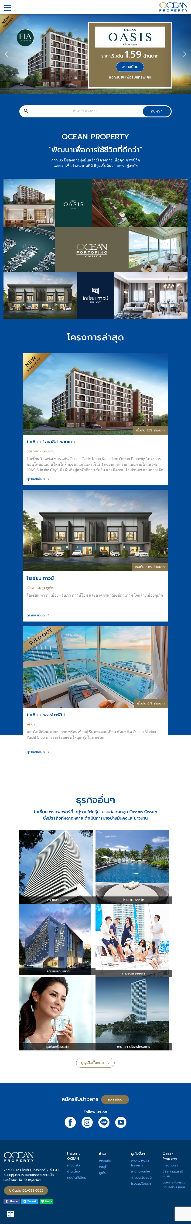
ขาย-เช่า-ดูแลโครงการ (140, 1163)
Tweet (31, 1201)
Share (13, 1201)
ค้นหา (156, 111)
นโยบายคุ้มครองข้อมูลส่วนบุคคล (174, 1185)
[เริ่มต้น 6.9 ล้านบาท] (95, 667)
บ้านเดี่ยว (73, 1171)
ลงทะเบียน (130, 67)
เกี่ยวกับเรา (170, 1165)
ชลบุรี (103, 1166)
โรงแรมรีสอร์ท (141, 1183)
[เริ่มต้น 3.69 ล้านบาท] (95, 530)
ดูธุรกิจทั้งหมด (94, 1063)
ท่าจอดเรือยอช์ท (142, 1177)
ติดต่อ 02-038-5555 (27, 1190)
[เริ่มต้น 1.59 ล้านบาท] (95, 394)
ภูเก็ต (102, 1172)
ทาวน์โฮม (73, 1165)
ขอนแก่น (105, 1160)
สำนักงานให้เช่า (141, 1171)
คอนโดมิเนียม (76, 1177)
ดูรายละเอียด (37, 478)
